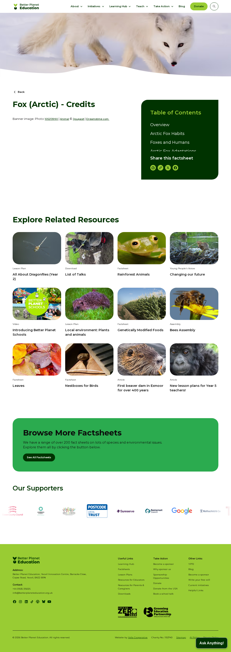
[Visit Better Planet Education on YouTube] (49, 602)
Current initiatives (198, 585)
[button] (76, 6)
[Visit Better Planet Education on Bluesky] (44, 602)
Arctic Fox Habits (167, 133)
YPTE (191, 564)
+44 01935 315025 (21, 588)
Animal (64, 119)
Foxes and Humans (169, 142)
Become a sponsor (163, 564)
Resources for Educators (131, 579)
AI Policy (194, 637)
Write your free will (199, 579)
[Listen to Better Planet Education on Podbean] (38, 602)
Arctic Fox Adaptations (173, 151)
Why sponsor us (162, 569)
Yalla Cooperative (138, 637)
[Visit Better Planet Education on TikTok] (32, 602)
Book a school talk (163, 593)
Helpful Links (195, 590)
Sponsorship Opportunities (161, 576)
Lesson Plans (125, 574)
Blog (182, 6)
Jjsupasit (78, 119)
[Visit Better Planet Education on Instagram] (20, 602)
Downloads (124, 593)
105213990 (51, 119)
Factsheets (124, 569)
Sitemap (181, 637)
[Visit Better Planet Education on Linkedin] (26, 602)
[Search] (214, 6)
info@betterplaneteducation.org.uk (33, 592)
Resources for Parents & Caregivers (131, 587)
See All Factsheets (39, 457)
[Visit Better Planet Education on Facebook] (14, 602)
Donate (199, 6)
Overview (159, 124)
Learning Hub (126, 564)
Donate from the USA (165, 588)
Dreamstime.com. (97, 119)
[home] (27, 6)
